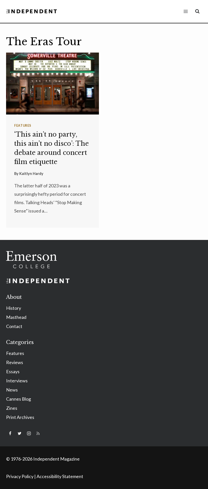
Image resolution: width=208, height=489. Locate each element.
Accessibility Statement (60, 476)
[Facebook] (10, 433)
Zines (11, 408)
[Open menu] (185, 11)
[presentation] (52, 84)
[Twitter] (19, 433)
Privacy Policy (19, 476)
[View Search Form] (197, 11)
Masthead (16, 317)
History (13, 308)
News (12, 390)
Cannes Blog (18, 399)
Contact (14, 326)
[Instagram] (29, 433)
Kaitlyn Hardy (31, 173)
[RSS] (38, 433)
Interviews (17, 380)
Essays (13, 371)
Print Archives (20, 417)
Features (22, 125)
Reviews (14, 362)
